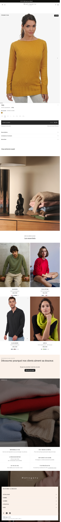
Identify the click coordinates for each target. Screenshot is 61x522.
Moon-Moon (18, 518)
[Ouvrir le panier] (58, 4)
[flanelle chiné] (45, 295)
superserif (10, 518)
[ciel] (16, 349)
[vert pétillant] (43, 349)
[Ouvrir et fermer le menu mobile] (2, 5)
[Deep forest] (44, 349)
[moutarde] (1, 112)
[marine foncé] (14, 295)
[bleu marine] (45, 349)
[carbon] (41, 349)
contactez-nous (52, 467)
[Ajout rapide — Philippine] (57, 284)
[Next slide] (57, 58)
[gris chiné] (13, 295)
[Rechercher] (5, 4)
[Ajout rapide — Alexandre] (27, 338)
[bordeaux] (15, 349)
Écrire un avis (30, 370)
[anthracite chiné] (16, 295)
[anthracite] (12, 295)
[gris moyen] (46, 349)
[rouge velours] (11, 295)
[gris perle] (42, 349)
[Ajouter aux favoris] (58, 105)
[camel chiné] (13, 349)
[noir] (15, 295)
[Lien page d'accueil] (30, 5)
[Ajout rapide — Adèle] (57, 338)
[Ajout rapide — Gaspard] (27, 284)
